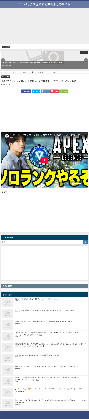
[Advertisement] (44, 25)
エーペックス (5, 76)
